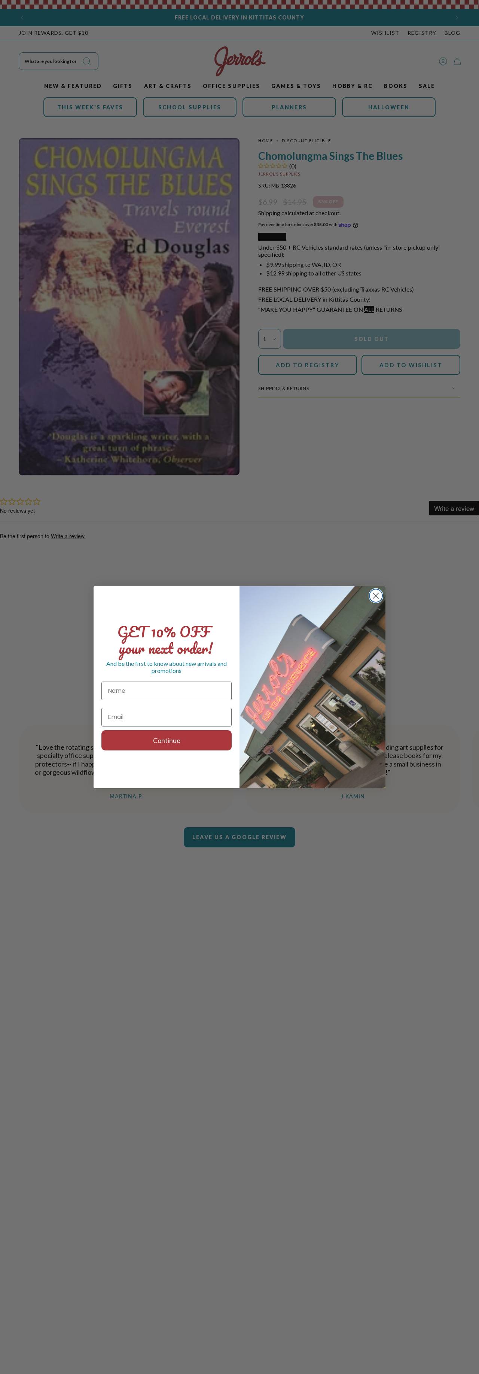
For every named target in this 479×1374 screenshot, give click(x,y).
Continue (166, 740)
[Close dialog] (375, 595)
